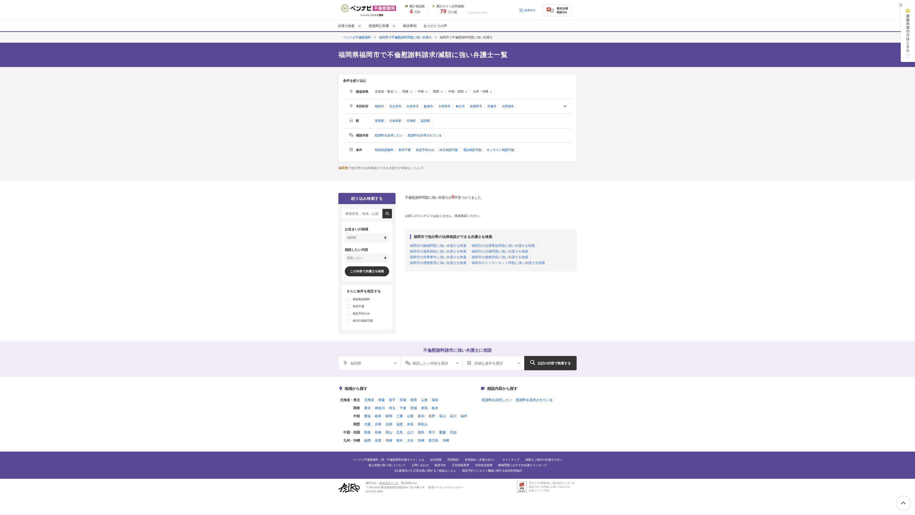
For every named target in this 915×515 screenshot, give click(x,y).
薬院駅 (425, 121)
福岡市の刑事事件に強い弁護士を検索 (438, 257)
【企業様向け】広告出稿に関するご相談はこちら (424, 470)
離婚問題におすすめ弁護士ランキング (522, 465)
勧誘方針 (440, 465)
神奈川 (380, 408)
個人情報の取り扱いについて (387, 465)
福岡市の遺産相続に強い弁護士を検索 (438, 251)
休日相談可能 (448, 150)
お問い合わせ (420, 465)
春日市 (460, 106)
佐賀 (378, 440)
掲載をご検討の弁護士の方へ (544, 459)
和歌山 (423, 424)
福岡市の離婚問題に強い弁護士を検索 (438, 245)
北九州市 (395, 106)
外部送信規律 (483, 465)
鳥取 (367, 432)
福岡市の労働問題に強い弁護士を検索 (500, 251)
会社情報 (436, 459)
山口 (410, 432)
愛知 (367, 416)
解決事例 (410, 26)
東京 (367, 408)
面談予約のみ (425, 150)
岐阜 (378, 416)
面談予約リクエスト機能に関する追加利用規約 (492, 470)
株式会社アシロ (388, 483)
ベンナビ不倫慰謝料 (357, 37)
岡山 (389, 432)
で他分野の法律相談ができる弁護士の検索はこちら (379, 168)
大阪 (367, 424)
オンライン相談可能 (500, 150)
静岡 (389, 416)
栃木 (435, 408)
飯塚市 (428, 106)
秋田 (413, 400)
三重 (399, 416)
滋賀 (399, 424)
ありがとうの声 (435, 26)
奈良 (410, 424)
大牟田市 (444, 106)
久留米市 (413, 106)
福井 (464, 416)
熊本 (399, 440)
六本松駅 (395, 121)
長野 (431, 416)
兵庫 (378, 424)
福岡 (367, 440)
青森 (381, 400)
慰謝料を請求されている (425, 135)
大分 (410, 440)
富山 (442, 416)
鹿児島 (433, 440)
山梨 (410, 416)
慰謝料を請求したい (389, 135)
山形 (424, 400)
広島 (399, 432)
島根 (378, 432)
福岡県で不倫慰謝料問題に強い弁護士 (405, 37)
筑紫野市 (476, 106)
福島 (435, 400)
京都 (389, 424)
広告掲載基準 (460, 465)
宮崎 (421, 440)
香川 (431, 432)
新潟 (421, 416)
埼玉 (392, 408)
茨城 (413, 408)
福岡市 (379, 106)
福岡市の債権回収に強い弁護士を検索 (500, 257)
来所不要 (404, 150)
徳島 (421, 432)
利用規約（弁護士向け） (480, 459)
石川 (453, 416)
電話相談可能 (472, 150)
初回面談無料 (384, 150)
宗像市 (492, 106)
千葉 (403, 408)
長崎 (389, 440)
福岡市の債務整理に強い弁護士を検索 (438, 262)
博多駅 (379, 121)
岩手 (392, 400)
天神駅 (411, 121)
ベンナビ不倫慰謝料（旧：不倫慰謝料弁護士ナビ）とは (388, 459)
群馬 (424, 408)
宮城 (403, 400)
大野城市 (508, 106)
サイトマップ (510, 459)
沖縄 (445, 440)
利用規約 (453, 459)
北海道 (369, 400)
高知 (453, 432)
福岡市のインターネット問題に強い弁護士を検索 (508, 262)
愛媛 (442, 432)
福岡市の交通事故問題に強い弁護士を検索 (503, 245)
